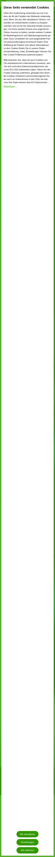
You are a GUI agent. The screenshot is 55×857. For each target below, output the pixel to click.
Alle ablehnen (27, 850)
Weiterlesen (10, 86)
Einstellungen (27, 842)
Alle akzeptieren (27, 834)
